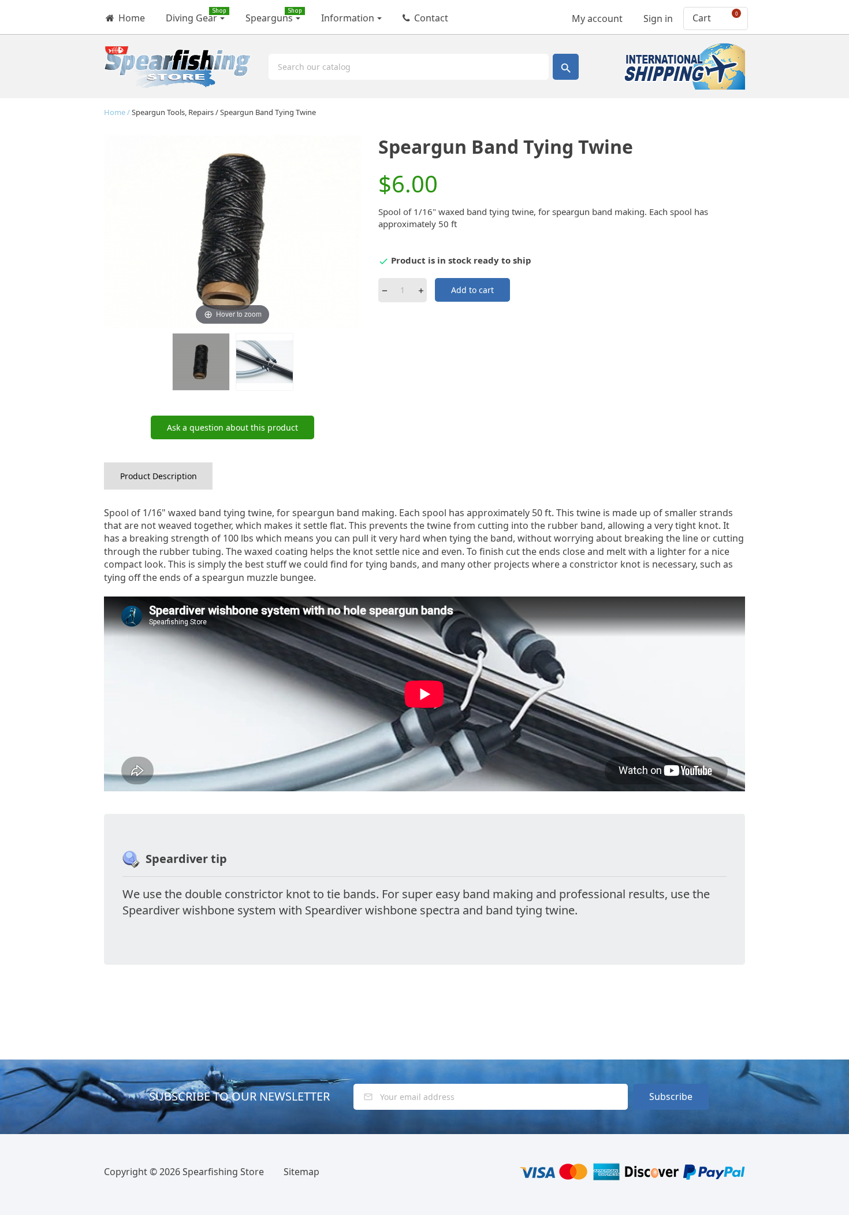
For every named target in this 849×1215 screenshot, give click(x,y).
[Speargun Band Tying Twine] (264, 362)
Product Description (158, 476)
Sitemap (301, 1171)
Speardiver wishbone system (199, 910)
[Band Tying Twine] (201, 362)
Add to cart (472, 289)
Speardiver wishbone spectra (382, 910)
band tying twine (530, 910)
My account (596, 14)
